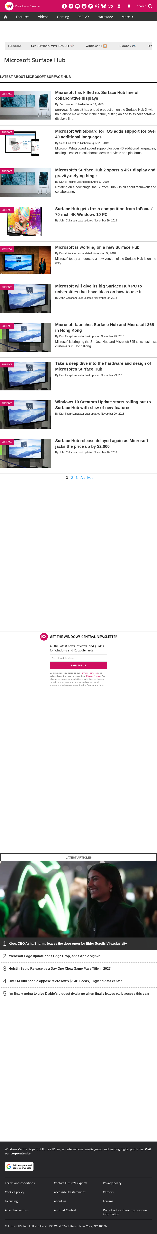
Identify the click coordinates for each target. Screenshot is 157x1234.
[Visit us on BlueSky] (103, 6)
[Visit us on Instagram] (84, 6)
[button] (144, 6)
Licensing (11, 1201)
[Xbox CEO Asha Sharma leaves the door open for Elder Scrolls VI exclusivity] (78, 905)
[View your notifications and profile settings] (129, 6)
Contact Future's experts (70, 1183)
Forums (108, 1201)
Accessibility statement (69, 1192)
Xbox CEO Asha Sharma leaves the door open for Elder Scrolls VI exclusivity (68, 943)
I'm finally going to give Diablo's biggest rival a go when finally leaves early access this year (79, 993)
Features (22, 17)
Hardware (105, 17)
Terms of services (89, 672)
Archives (87, 477)
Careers (108, 1192)
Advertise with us (17, 1210)
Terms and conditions (20, 1183)
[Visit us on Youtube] (77, 6)
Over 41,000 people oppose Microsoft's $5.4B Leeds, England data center (65, 981)
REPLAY (83, 17)
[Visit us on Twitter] (70, 6)
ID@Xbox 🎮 (127, 46)
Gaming (63, 17)
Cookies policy (14, 1192)
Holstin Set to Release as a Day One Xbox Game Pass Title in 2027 (60, 968)
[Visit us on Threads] (97, 6)
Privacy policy (112, 1183)
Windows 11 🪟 (96, 46)
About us (60, 1201)
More (126, 17)
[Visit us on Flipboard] (90, 6)
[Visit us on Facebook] (64, 6)
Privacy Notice (93, 675)
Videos (43, 17)
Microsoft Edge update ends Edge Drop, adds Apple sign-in (55, 956)
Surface (7, 132)
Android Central (65, 1210)
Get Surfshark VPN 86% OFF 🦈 (52, 46)
